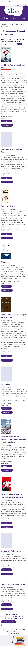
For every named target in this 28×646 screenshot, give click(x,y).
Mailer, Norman (9, 587)
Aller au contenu (4, 1)
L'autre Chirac (6, 384)
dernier (22, 618)
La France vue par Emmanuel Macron (11, 150)
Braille (15, 18)
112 (6, 616)
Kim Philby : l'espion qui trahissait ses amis (13, 66)
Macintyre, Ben (9, 71)
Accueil (11, 24)
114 (13, 616)
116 (19, 616)
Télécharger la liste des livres (9, 621)
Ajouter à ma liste (7, 125)
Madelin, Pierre (9, 320)
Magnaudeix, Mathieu (11, 500)
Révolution (5, 262)
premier (7, 614)
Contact (5, 629)
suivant (16, 618)
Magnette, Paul (9, 554)
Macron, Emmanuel (10, 155)
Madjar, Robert (9, 387)
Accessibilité (22, 629)
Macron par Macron (8, 206)
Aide (9, 629)
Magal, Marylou (9, 445)
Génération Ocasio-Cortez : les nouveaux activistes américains (12, 495)
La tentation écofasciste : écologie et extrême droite (14, 315)
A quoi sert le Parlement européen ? (14, 551)
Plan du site (14, 629)
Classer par (4, 44)
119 (8, 618)
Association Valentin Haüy (14, 633)
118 (5, 618)
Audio (7, 18)
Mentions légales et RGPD (11, 631)
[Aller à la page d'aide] (26, 5)
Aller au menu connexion (14, 1)
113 (9, 616)
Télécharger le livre (6, 121)
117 (22, 616)
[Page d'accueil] (11, 12)
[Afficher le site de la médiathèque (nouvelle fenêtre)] (17, 12)
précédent (14, 614)
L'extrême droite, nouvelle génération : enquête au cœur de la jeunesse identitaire (13, 439)
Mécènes (20, 631)
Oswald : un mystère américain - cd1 (13, 584)
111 (22, 614)
